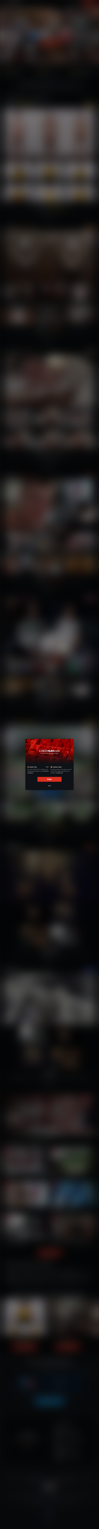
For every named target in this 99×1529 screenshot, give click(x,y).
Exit (49, 786)
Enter (49, 779)
